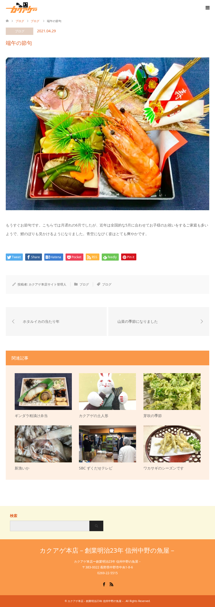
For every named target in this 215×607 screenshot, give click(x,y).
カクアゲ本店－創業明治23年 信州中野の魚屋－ (108, 550)
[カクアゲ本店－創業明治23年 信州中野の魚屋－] (37, 7)
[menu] (207, 8)
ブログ (19, 31)
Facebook (104, 584)
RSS (111, 584)
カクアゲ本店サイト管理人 (47, 284)
